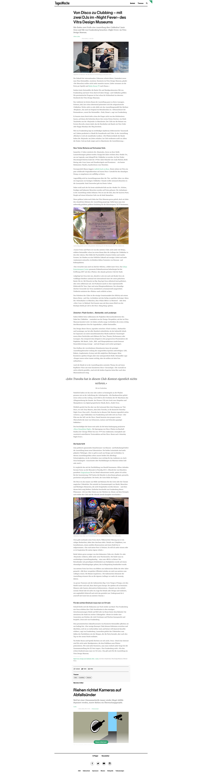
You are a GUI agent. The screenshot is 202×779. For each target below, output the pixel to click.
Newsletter (105, 756)
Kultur (75, 677)
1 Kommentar (95, 709)
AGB (79, 771)
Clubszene (88, 677)
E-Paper (95, 756)
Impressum (95, 771)
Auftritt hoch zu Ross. (102, 169)
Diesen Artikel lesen (101, 742)
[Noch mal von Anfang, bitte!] (150, 3)
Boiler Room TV (94, 86)
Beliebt (132, 3)
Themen (140, 3)
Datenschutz (86, 771)
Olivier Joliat (76, 36)
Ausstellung (81, 677)
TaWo (75, 707)
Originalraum (85, 472)
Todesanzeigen (120, 771)
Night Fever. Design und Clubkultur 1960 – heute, (86, 658)
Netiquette (110, 771)
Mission (103, 771)
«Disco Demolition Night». (82, 429)
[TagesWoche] (62, 5)
